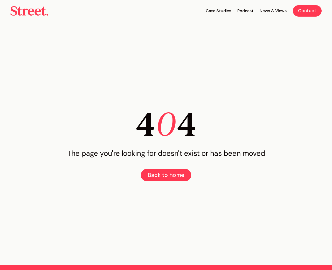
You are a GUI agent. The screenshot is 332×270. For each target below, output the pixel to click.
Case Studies (218, 10)
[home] (29, 11)
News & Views (273, 10)
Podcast (245, 10)
